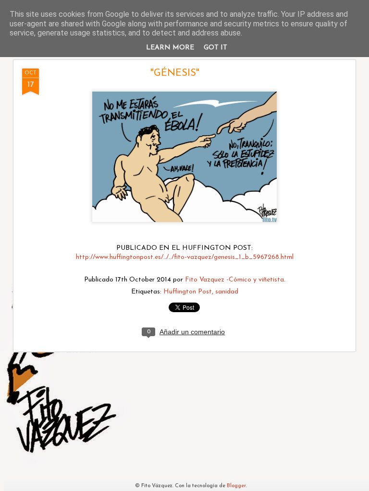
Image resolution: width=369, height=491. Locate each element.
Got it (215, 47)
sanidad (226, 291)
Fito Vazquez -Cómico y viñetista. (235, 279)
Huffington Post (187, 291)
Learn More (170, 47)
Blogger (236, 486)
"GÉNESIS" (174, 73)
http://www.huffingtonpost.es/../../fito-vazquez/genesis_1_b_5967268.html (185, 257)
